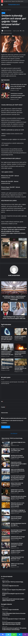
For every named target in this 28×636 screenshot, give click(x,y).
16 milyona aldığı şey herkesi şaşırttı (20, 337)
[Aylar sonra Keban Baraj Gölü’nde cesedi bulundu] (6, 471)
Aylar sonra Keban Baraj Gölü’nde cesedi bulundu (17, 470)
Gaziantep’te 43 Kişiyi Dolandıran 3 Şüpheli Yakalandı (17, 545)
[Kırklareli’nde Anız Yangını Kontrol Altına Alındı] (6, 539)
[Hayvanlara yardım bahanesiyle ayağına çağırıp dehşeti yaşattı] (6, 464)
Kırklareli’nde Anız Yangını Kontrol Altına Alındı (18, 537)
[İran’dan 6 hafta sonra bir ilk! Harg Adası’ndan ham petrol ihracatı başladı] (6, 478)
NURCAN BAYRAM (7, 30)
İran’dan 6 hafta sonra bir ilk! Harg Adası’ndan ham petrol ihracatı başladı (18, 477)
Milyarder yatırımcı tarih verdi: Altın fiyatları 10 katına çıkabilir (17, 504)
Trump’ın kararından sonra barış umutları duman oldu (20, 353)
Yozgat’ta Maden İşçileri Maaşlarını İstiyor (17, 551)
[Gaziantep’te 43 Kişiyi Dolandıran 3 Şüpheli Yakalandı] (6, 545)
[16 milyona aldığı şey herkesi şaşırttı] (21, 331)
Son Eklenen (14, 433)
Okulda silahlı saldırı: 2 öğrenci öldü (7, 367)
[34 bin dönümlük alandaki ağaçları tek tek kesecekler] (21, 362)
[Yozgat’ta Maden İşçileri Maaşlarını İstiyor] (6, 552)
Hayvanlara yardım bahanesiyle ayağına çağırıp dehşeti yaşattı (18, 463)
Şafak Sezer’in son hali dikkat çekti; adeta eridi (17, 490)
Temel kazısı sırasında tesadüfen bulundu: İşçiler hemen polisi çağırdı (18, 95)
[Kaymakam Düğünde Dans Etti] (6, 444)
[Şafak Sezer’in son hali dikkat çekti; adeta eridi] (6, 492)
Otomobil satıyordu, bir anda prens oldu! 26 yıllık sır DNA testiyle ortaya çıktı (19, 86)
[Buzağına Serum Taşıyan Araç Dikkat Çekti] (6, 451)
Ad (2, 401)
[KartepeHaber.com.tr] (14, 4)
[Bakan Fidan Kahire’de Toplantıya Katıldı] (6, 485)
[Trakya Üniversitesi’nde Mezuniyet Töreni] (6, 559)
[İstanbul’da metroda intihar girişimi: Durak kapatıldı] (6, 498)
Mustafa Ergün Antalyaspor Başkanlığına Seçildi (18, 530)
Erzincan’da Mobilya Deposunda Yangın (16, 517)
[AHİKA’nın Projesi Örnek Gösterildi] (6, 566)
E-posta (3, 407)
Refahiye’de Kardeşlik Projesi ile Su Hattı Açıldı (17, 456)
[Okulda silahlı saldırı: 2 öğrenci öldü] (7, 362)
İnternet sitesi (4, 412)
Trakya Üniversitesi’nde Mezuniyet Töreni (17, 557)
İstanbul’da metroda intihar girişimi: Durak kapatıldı (18, 497)
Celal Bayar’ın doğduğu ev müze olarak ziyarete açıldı (18, 510)
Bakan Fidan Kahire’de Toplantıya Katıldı (17, 483)
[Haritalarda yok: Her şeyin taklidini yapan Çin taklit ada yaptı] (7, 331)
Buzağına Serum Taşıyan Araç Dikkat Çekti (13, 1)
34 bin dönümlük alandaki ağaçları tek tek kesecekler (20, 368)
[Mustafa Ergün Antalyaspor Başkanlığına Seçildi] (6, 532)
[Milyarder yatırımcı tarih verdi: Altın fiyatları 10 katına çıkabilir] (6, 505)
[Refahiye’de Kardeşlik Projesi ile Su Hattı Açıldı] (6, 457)
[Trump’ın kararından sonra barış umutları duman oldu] (21, 346)
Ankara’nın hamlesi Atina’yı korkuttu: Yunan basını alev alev (7, 353)
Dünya (9, 9)
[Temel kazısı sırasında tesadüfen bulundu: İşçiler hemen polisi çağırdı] (5, 95)
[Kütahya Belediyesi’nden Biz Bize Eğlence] (6, 525)
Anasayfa (4, 9)
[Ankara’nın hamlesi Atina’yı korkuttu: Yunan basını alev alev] (7, 346)
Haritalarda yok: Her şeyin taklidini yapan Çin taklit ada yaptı (6, 338)
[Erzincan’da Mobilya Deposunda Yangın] (6, 519)
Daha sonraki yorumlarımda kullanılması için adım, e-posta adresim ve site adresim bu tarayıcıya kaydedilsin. (14, 420)
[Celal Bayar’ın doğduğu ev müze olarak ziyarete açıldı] (6, 512)
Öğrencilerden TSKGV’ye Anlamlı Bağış (12, 438)
